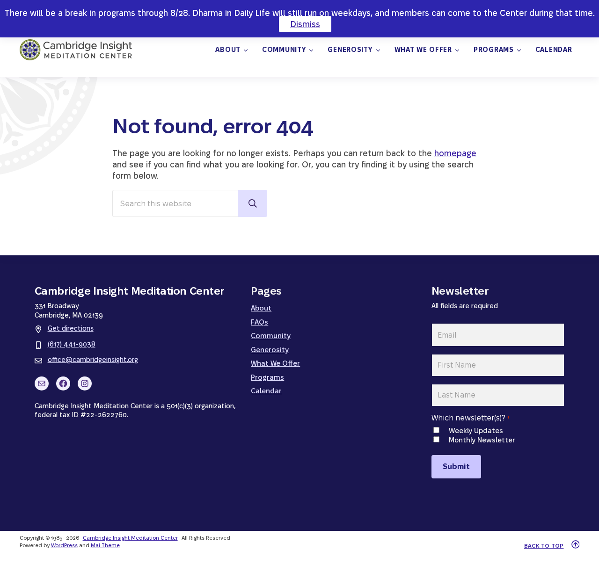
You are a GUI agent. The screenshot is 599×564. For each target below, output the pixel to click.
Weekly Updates (476, 430)
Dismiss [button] (305, 24)
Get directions (71, 328)
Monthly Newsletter (482, 440)
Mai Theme (105, 545)
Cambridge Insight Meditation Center (130, 538)
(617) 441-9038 (71, 344)
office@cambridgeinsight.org (93, 359)
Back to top (544, 546)
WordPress (64, 545)
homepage (455, 153)
